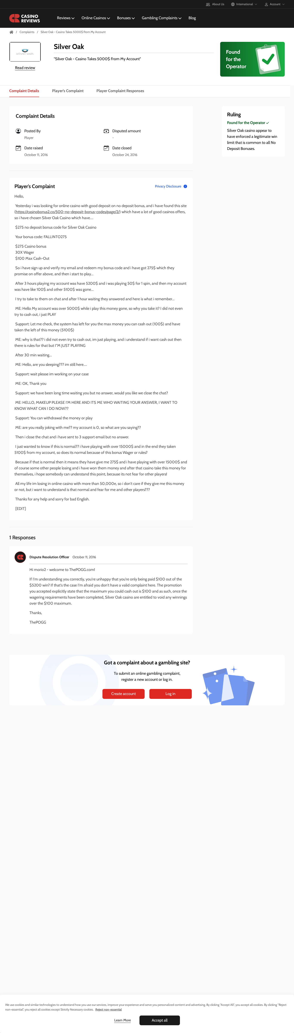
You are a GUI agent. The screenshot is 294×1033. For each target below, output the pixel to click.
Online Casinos (94, 18)
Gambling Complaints (159, 18)
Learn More (122, 1020)
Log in (170, 693)
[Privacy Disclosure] (185, 186)
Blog (192, 18)
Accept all (159, 1020)
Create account (123, 693)
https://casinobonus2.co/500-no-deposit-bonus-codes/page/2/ (67, 211)
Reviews (63, 18)
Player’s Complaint (68, 90)
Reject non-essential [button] (108, 1009)
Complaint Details (24, 90)
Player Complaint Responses (120, 90)
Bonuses (124, 18)
